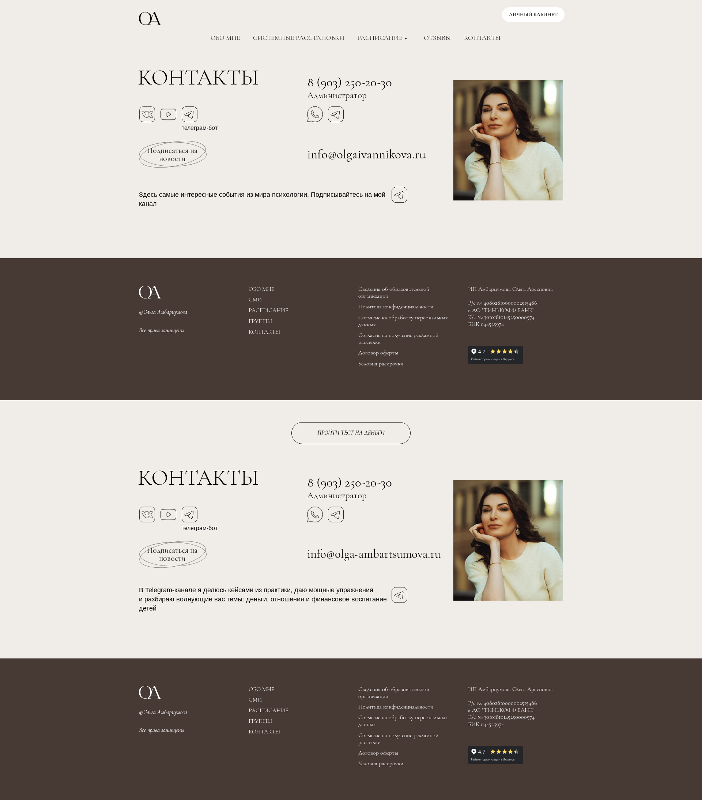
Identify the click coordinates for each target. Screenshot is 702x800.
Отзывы (437, 38)
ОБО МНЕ (262, 289)
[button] (172, 154)
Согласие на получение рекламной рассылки (398, 338)
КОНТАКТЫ (264, 331)
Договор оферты (378, 352)
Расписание (380, 38)
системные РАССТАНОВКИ (298, 38)
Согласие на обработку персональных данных (403, 321)
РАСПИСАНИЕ (268, 310)
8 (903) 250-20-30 (349, 82)
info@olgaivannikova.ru (366, 154)
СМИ (255, 299)
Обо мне (225, 38)
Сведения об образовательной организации (393, 292)
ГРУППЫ (260, 321)
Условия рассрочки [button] (380, 363)
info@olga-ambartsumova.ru (374, 554)
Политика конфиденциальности (395, 306)
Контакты (482, 38)
